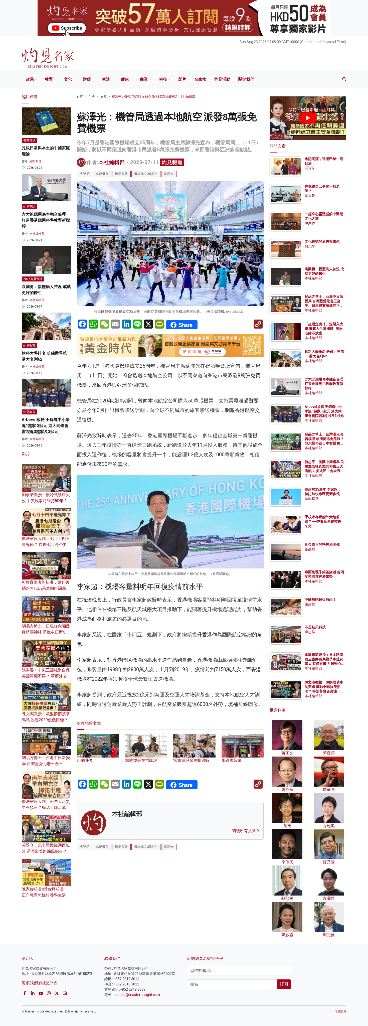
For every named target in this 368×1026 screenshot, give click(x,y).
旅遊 (103, 96)
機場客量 (121, 174)
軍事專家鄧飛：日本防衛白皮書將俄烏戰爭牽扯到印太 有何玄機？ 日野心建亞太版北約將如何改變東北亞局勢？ (324, 664)
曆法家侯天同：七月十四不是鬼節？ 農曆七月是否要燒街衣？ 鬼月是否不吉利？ (46, 544)
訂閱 (284, 984)
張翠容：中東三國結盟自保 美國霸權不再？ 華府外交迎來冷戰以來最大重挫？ (46, 676)
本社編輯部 (112, 162)
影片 (182, 79)
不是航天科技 (315, 627)
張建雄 (310, 549)
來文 (308, 526)
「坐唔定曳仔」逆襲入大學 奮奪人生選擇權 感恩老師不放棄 (324, 328)
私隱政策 (340, 1011)
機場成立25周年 (146, 174)
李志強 (310, 632)
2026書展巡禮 (32, 279)
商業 (144, 79)
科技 (163, 79)
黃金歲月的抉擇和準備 (322, 544)
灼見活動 (222, 79)
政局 (30, 79)
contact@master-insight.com (137, 995)
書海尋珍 (29, 140)
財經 (87, 79)
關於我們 (246, 79)
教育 (49, 79)
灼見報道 (172, 162)
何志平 (310, 246)
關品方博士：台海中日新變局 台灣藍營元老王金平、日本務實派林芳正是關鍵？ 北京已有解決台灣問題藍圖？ (324, 306)
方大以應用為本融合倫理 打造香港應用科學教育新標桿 (46, 220)
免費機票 (102, 174)
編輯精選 (36, 161)
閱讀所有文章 (244, 830)
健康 (125, 79)
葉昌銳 (310, 196)
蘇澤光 (169, 174)
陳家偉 (310, 223)
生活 (106, 79)
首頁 (80, 96)
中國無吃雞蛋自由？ (320, 600)
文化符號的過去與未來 (322, 241)
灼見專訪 (29, 206)
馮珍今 (310, 168)
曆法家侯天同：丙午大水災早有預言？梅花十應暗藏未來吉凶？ (46, 807)
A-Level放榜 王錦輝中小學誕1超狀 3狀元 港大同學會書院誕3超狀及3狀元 (46, 425)
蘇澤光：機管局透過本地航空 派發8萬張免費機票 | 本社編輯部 (153, 96)
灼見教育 (29, 345)
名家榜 (200, 79)
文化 (68, 79)
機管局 (84, 174)
